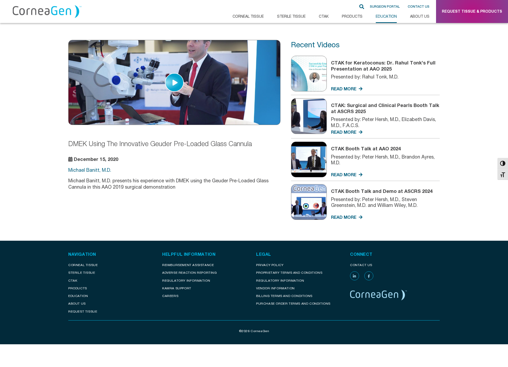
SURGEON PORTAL (385, 6)
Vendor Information (275, 288)
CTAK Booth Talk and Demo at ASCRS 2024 (382, 191)
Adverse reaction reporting (189, 273)
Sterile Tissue (291, 16)
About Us (419, 16)
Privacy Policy (269, 265)
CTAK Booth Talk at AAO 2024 (366, 148)
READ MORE (344, 88)
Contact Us (418, 6)
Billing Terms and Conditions (284, 296)
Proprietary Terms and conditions (289, 273)
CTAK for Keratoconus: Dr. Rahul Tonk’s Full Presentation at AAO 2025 (383, 66)
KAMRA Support (176, 288)
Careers (170, 296)
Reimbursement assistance (188, 265)
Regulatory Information (186, 280)
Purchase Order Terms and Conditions (293, 303)
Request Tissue (82, 311)
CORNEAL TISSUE (248, 16)
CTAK (324, 16)
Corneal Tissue (83, 265)
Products (352, 16)
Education (386, 16)
